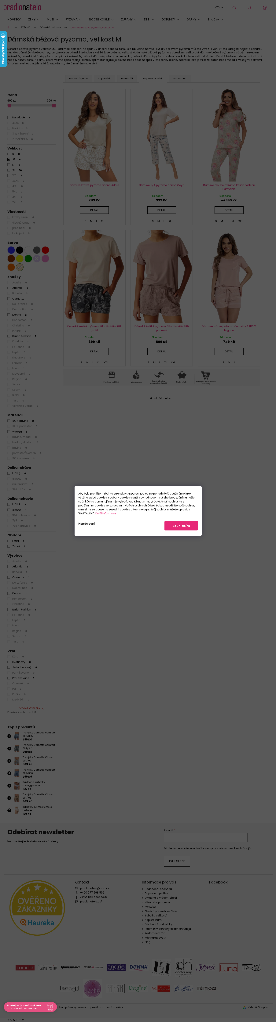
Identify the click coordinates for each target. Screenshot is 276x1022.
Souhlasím (181, 526)
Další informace (105, 513)
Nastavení (86, 523)
